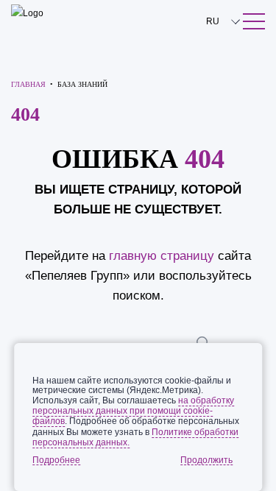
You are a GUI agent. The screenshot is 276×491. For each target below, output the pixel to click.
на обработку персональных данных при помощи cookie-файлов (133, 410)
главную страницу (161, 256)
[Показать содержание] (254, 21)
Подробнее (56, 460)
